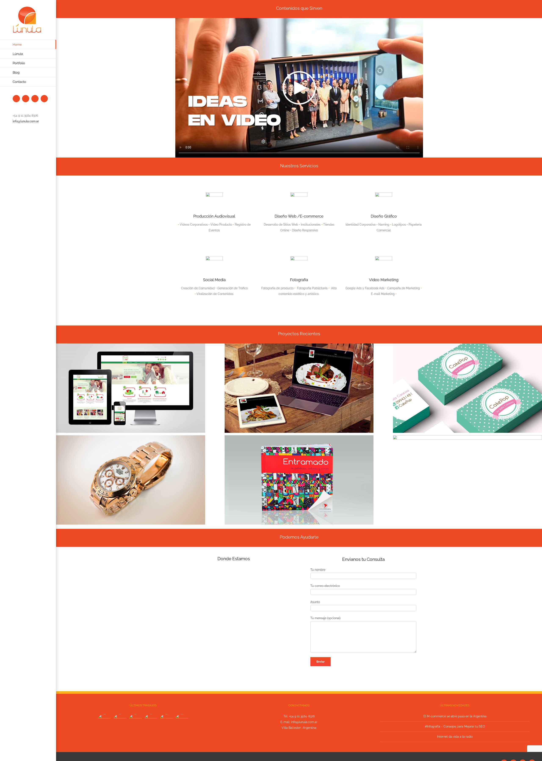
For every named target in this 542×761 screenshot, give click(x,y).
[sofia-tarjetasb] (467, 345)
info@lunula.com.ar (26, 121)
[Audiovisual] (104, 721)
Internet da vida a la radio (455, 736)
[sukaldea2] (299, 345)
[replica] (130, 436)
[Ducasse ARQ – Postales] (166, 721)
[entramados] (299, 436)
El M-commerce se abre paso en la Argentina (455, 716)
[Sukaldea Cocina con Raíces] (120, 721)
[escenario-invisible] (467, 436)
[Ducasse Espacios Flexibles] (182, 721)
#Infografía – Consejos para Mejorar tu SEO (455, 726)
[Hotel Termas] (151, 721)
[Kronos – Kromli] (135, 721)
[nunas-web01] (130, 345)
